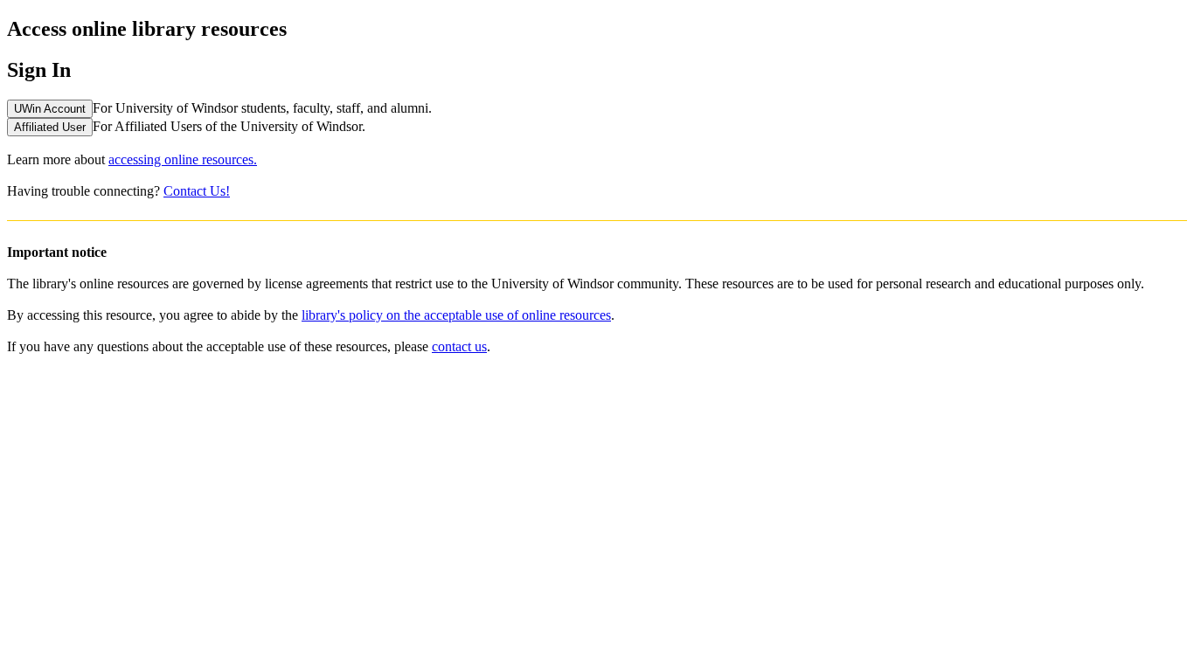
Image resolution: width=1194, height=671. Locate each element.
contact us (459, 346)
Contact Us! (196, 190)
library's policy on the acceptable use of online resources (456, 315)
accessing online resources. (182, 159)
